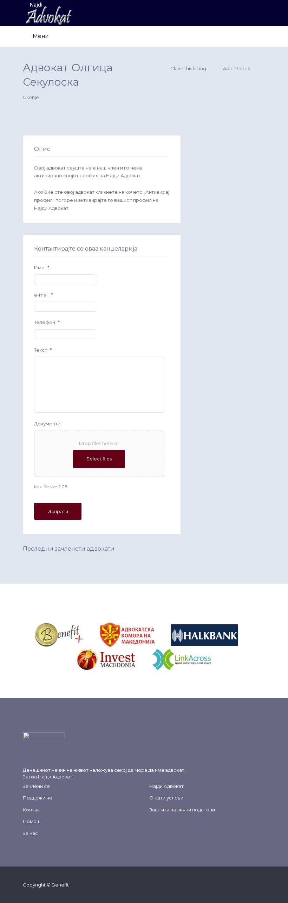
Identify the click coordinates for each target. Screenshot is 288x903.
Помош (31, 821)
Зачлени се (36, 786)
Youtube (250, 884)
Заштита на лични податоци (182, 809)
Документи (47, 423)
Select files (99, 459)
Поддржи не (37, 798)
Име (41, 267)
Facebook (217, 884)
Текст (43, 350)
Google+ (239, 884)
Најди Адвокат (55, 776)
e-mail (43, 295)
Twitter (228, 884)
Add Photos (236, 68)
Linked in (261, 884)
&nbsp (91, 634)
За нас (30, 833)
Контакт (32, 809)
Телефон (47, 322)
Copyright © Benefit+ (47, 885)
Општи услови (166, 798)
